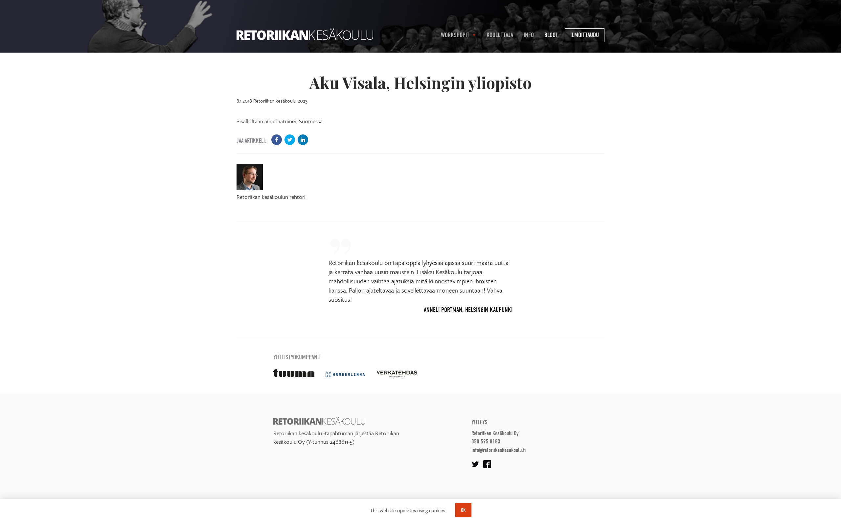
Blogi (550, 35)
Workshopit (455, 35)
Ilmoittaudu (584, 35)
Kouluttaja (500, 35)
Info (529, 35)
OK (463, 510)
